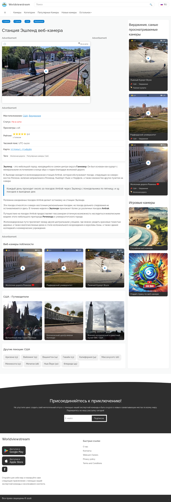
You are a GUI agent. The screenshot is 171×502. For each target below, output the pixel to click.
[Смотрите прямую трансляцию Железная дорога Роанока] (148, 181)
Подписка (99, 418)
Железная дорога (17, 156)
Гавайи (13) (68, 357)
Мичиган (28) (32, 364)
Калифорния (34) (87, 357)
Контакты (87, 451)
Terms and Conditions (92, 463)
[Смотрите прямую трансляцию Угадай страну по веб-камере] (148, 291)
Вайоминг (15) (30, 357)
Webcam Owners (90, 455)
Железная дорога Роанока (144, 184)
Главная (6, 21)
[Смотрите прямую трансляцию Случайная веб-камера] (148, 245)
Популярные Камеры (48, 12)
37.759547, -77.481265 (21, 149)
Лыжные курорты (139, 88)
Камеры (17, 12)
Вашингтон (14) (50, 357)
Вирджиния (39, 21)
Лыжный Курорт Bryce (141, 80)
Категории (29, 12)
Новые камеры (69, 12)
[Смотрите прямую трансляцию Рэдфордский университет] (148, 132)
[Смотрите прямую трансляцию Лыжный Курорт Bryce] (148, 77)
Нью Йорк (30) (51, 364)
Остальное (84, 12)
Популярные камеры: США (38, 156)
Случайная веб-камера (141, 248)
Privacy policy (89, 459)
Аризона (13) (11, 357)
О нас (85, 447)
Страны (17, 21)
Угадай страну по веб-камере (144, 294)
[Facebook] (4, 469)
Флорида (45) (70, 364)
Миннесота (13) (13, 364)
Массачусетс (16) (110, 357)
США (27, 21)
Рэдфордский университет (143, 135)
